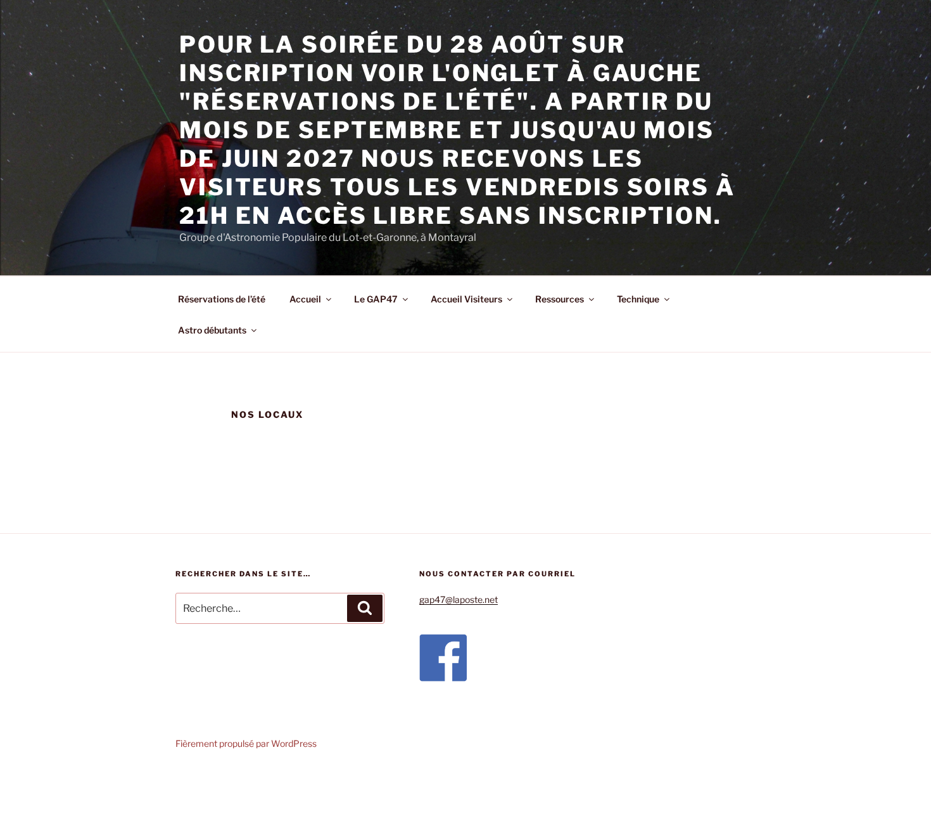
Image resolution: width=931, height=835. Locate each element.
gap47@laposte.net (458, 599)
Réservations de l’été (221, 299)
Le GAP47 (376, 299)
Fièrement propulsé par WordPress (246, 743)
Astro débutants (212, 330)
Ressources (559, 299)
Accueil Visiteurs (466, 299)
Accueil (305, 299)
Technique (638, 299)
